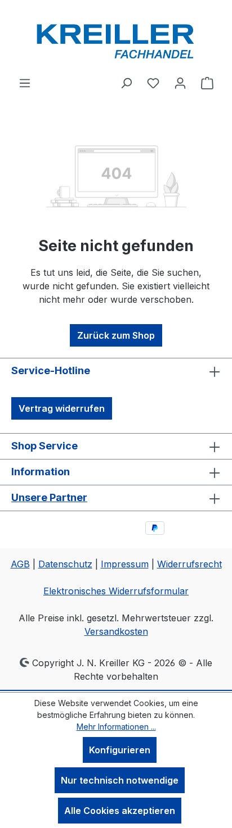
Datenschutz (65, 564)
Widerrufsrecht (189, 564)
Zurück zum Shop (116, 335)
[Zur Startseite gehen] (116, 37)
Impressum (125, 564)
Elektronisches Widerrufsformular (116, 591)
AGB (20, 564)
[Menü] (24, 82)
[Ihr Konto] (180, 82)
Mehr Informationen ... (116, 726)
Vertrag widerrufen (62, 408)
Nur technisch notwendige (120, 780)
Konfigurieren (119, 750)
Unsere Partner (49, 497)
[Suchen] (126, 82)
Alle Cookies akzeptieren (119, 810)
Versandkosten (116, 631)
